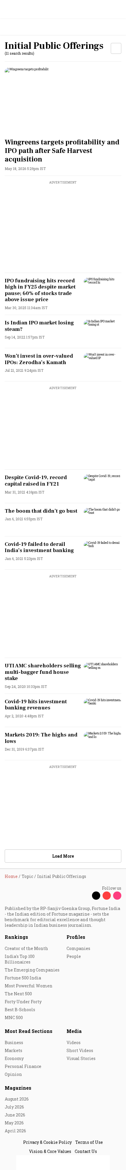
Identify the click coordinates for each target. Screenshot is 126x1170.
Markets (13, 1050)
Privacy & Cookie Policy (47, 1142)
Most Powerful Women (28, 986)
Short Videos (80, 1050)
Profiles (76, 937)
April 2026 (15, 1131)
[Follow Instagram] (117, 895)
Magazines (18, 1088)
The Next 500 (18, 993)
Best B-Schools (20, 1009)
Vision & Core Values (50, 1151)
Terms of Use (89, 1142)
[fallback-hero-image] (63, 101)
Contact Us (86, 1151)
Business (14, 1042)
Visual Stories (81, 1058)
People (74, 956)
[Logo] (18, 27)
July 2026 (14, 1107)
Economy (14, 1058)
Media (74, 1031)
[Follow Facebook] (85, 895)
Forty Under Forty (23, 1001)
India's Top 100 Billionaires (20, 959)
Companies (78, 948)
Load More (63, 856)
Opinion (13, 1074)
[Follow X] (96, 895)
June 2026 (15, 1115)
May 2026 (14, 1123)
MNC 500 (14, 1017)
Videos (74, 1042)
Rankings (16, 937)
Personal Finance (23, 1066)
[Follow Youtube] (107, 895)
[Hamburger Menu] (117, 27)
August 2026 (17, 1099)
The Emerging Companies (32, 970)
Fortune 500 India (23, 978)
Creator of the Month (26, 948)
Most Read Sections (28, 1031)
